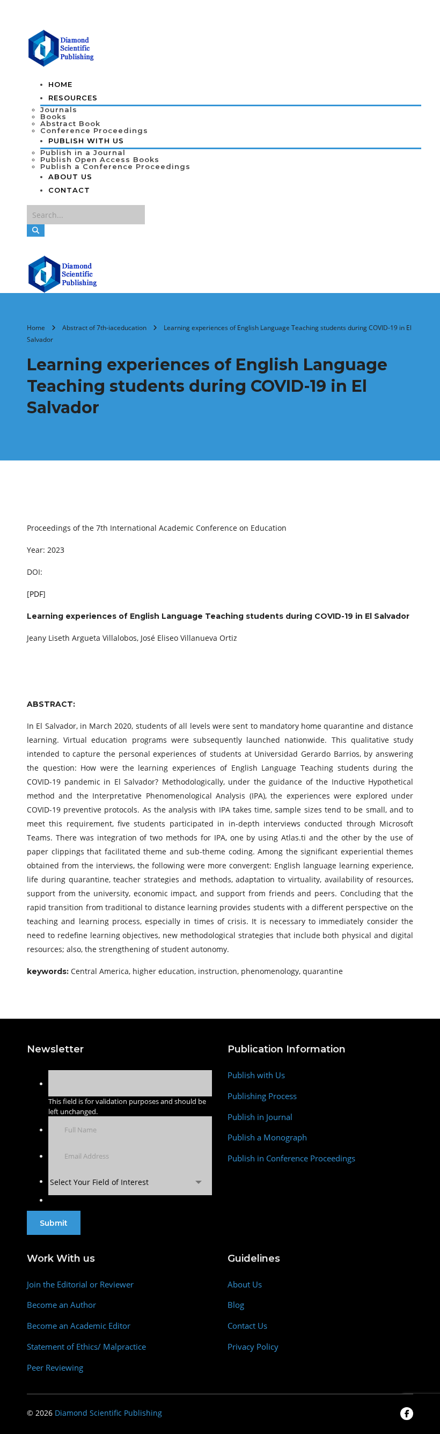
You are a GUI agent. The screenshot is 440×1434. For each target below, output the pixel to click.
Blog (236, 1305)
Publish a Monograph (267, 1137)
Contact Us (247, 1326)
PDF (36, 594)
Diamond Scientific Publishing (108, 1413)
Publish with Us (256, 1075)
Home (60, 84)
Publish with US (86, 140)
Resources (73, 97)
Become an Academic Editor (78, 1326)
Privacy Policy (253, 1347)
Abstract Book (70, 123)
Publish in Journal (260, 1117)
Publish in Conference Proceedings (291, 1158)
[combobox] (130, 1182)
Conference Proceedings (94, 130)
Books (53, 116)
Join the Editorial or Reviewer (80, 1284)
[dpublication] (61, 47)
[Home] (63, 273)
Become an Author (61, 1305)
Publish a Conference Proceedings (115, 166)
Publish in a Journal (83, 152)
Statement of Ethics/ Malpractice (86, 1347)
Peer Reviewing (55, 1368)
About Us (70, 176)
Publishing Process (262, 1096)
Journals (58, 109)
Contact (69, 190)
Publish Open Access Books (99, 159)
